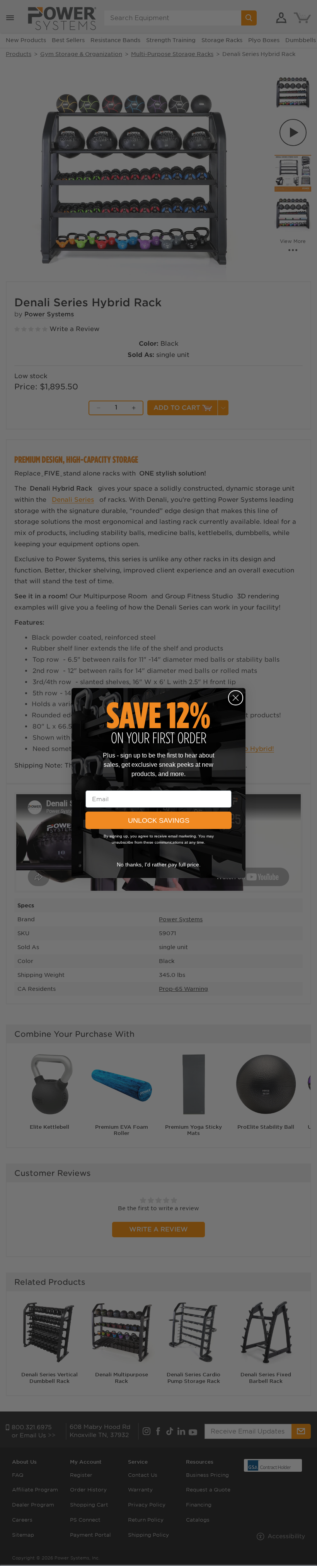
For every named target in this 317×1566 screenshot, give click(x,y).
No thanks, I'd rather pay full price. (159, 864)
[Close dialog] (235, 698)
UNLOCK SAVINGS (158, 820)
